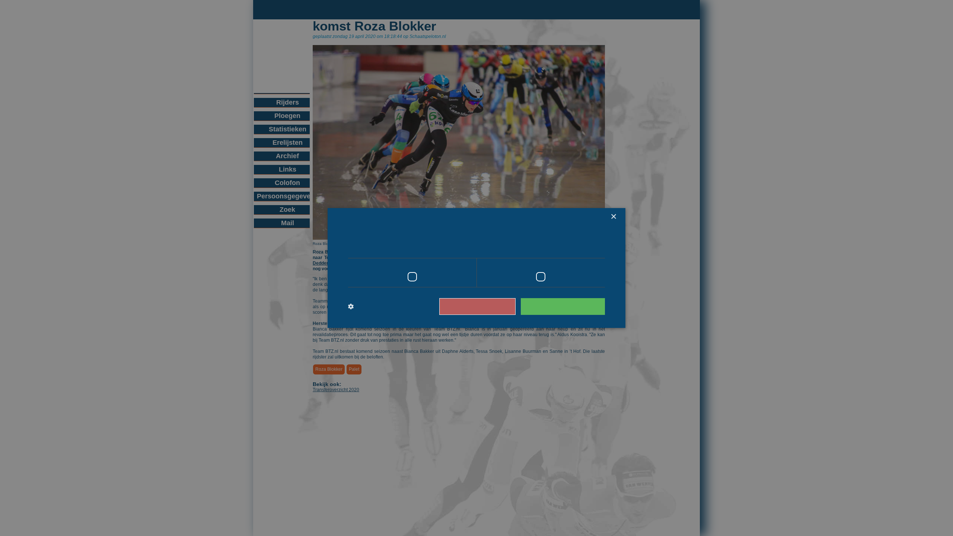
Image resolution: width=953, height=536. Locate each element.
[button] (378, 306)
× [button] (613, 217)
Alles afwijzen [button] (488, 306)
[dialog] (476, 268)
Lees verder (573, 247)
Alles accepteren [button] (566, 306)
